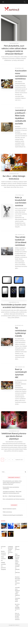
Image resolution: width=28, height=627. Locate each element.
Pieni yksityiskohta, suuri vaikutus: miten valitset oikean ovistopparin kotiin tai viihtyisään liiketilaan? (14, 49)
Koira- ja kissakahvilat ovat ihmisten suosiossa (20, 201)
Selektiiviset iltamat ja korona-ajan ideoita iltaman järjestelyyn (14, 436)
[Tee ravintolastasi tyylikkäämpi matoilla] (7, 342)
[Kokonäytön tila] (13, 557)
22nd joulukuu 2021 (20, 234)
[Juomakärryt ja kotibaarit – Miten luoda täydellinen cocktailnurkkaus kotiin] (7, 127)
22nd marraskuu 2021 (14, 302)
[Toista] (9, 557)
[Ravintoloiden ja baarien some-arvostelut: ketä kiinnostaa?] (14, 287)
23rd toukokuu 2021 (20, 366)
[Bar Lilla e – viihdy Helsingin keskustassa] (14, 162)
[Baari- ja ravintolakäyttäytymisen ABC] (7, 385)
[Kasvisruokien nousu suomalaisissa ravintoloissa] (7, 83)
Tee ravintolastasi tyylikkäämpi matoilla (20, 331)
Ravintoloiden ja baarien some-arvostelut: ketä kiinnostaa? (14, 305)
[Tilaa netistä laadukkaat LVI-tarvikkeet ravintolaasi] (7, 251)
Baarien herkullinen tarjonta (9, 508)
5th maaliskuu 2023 (14, 173)
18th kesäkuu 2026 (14, 43)
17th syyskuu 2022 (19, 195)
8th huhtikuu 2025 (19, 68)
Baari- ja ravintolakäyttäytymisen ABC (21, 373)
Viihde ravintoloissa (7, 512)
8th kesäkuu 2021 (19, 325)
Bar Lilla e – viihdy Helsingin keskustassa (14, 177)
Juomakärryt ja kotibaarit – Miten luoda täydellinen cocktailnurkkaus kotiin (20, 117)
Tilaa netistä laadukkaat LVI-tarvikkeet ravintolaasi (20, 241)
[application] (10, 557)
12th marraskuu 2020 (14, 431)
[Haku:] (14, 472)
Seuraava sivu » (19, 459)
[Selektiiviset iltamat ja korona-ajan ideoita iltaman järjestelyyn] (14, 420)
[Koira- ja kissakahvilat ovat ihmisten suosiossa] (7, 210)
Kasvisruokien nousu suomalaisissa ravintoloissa (21, 74)
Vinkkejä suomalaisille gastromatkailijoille (13, 515)
